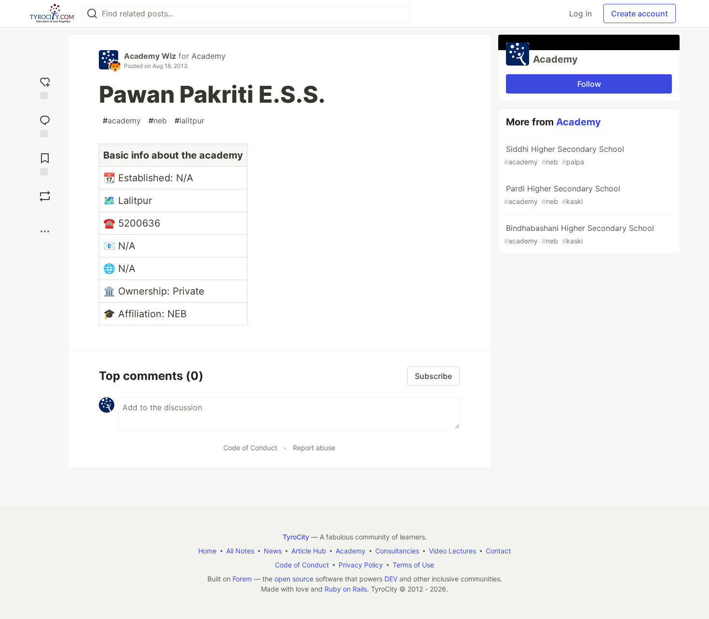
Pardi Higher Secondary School (562, 194)
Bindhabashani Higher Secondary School (579, 234)
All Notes (240, 551)
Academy (208, 56)
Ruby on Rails (346, 589)
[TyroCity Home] (51, 13)
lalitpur (190, 120)
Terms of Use (413, 565)
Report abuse (314, 448)
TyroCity (296, 537)
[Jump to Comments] (44, 125)
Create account (639, 13)
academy (122, 120)
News (273, 551)
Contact (498, 551)
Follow (589, 84)
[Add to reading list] (44, 163)
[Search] (92, 14)
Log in (580, 13)
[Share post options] (45, 231)
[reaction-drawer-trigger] (44, 87)
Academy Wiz (150, 56)
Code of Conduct (250, 448)
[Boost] (44, 196)
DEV (390, 579)
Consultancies (397, 551)
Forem (242, 579)
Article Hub (308, 551)
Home (207, 551)
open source (294, 579)
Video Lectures (452, 551)
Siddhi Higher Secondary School (564, 155)
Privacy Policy (361, 565)
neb (158, 120)
